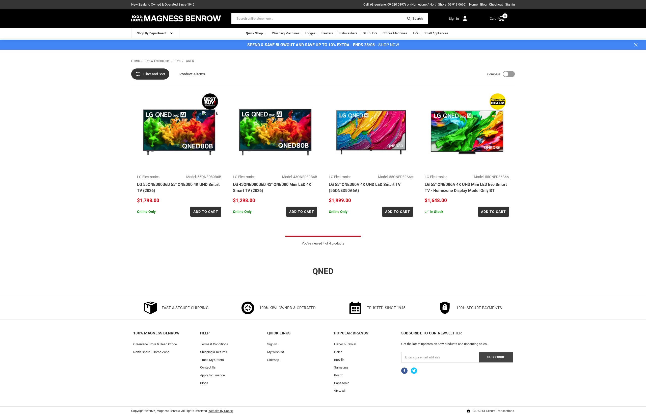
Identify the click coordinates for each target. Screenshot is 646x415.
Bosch (338, 375)
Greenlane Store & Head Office (155, 344)
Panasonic (341, 383)
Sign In (272, 344)
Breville (339, 359)
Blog (483, 4)
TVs (415, 33)
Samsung (341, 367)
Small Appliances (436, 33)
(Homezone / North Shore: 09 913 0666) (438, 4)
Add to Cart (205, 211)
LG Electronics (148, 176)
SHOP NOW (388, 44)
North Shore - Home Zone (151, 352)
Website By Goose (220, 411)
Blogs (204, 383)
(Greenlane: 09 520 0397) (388, 4)
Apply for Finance (212, 375)
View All (339, 390)
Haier (338, 352)
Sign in (510, 4)
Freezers (327, 33)
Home (473, 4)
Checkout (496, 4)
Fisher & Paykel (345, 344)
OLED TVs (370, 33)
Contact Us (208, 367)
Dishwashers (347, 33)
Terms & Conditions (214, 344)
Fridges (310, 33)
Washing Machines (286, 33)
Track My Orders (212, 359)
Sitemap (273, 359)
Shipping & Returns (213, 352)
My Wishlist (275, 352)
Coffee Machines (395, 33)
